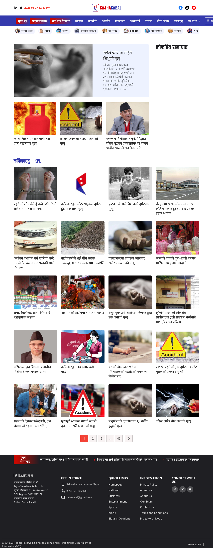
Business (114, 496)
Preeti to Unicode (151, 518)
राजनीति (92, 21)
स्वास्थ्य (79, 21)
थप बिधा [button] (193, 21)
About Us (146, 496)
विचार (148, 21)
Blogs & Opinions (119, 518)
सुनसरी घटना (26, 30)
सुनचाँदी (177, 30)
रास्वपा (65, 30)
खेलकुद (178, 21)
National (113, 490)
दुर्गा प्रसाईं (112, 30)
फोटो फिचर (163, 21)
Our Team (146, 501)
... (110, 438)
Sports (112, 507)
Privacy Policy (148, 484)
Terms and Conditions (154, 513)
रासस (47, 30)
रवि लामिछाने (156, 30)
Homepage (115, 484)
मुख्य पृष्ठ (22, 21)
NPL (196, 30)
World (112, 513)
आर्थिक (106, 21)
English (134, 30)
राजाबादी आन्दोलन (88, 30)
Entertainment (117, 501)
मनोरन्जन (120, 21)
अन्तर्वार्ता (135, 21)
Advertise (146, 490)
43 (118, 438)
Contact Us (147, 507)
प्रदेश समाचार (39, 21)
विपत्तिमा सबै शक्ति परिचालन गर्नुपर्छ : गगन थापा (109, 460)
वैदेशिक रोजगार (61, 21)
